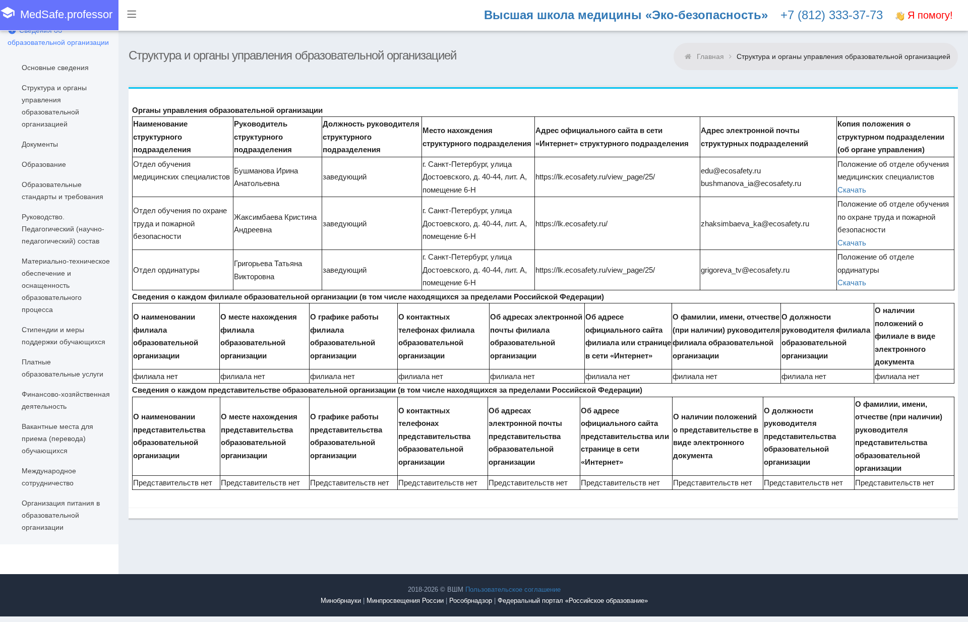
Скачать (851, 189)
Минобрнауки (341, 600)
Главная (710, 56)
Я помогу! (928, 15)
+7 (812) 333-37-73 (831, 15)
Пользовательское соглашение (513, 589)
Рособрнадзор (470, 600)
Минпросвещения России (405, 600)
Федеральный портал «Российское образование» (573, 600)
